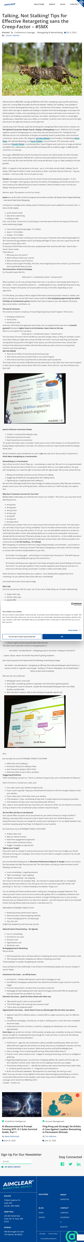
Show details (73, 630)
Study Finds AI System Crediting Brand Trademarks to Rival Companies (60, 1129)
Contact (74, 4)
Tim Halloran (10, 1136)
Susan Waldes (36, 141)
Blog (62, 4)
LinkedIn (64, 1213)
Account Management (14, 1121)
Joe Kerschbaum (43, 138)
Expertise (64, 1199)
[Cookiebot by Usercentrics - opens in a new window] (73, 604)
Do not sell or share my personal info (22, 637)
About (52, 4)
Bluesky (64, 1227)
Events (42, 1217)
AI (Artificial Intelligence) (55, 1121)
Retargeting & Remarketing (50, 32)
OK (62, 637)
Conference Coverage (24, 32)
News (41, 1213)
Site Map (42, 1234)
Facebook (64, 1217)
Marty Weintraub (52, 1136)
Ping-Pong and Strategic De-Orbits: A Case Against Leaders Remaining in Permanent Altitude (21, 1129)
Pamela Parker (18, 144)
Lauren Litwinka (12, 35)
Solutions (39, 4)
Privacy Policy (53, 1234)
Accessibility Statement (48, 1239)
